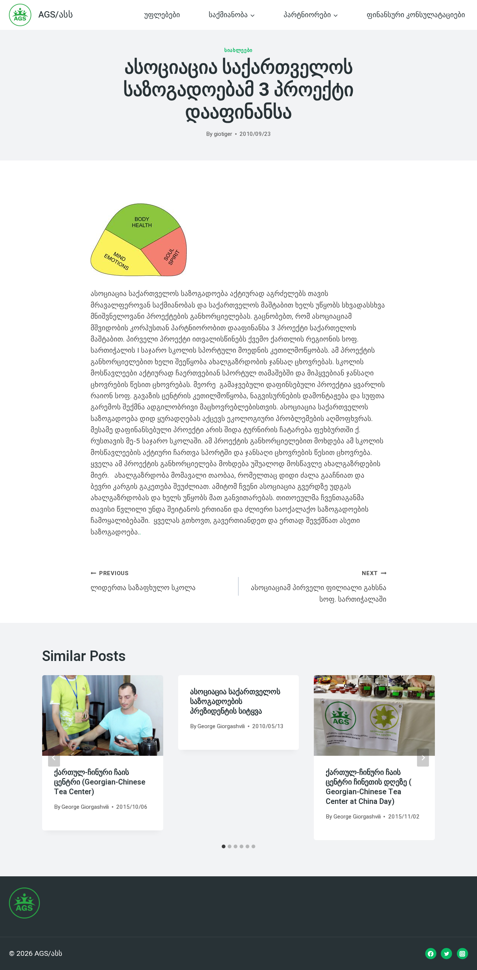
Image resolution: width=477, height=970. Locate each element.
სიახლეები (238, 50)
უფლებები (162, 15)
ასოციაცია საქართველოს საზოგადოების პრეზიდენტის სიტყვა (235, 701)
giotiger (223, 134)
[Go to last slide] (54, 758)
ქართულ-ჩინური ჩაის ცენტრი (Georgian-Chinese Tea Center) (99, 782)
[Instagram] (462, 953)
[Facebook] (430, 953)
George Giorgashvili (85, 807)
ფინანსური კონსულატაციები (416, 15)
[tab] (223, 846)
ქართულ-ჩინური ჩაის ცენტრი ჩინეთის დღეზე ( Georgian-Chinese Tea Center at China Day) (368, 787)
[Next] (423, 758)
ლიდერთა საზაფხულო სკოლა (143, 581)
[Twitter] (446, 953)
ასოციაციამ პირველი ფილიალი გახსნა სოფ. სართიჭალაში (318, 586)
